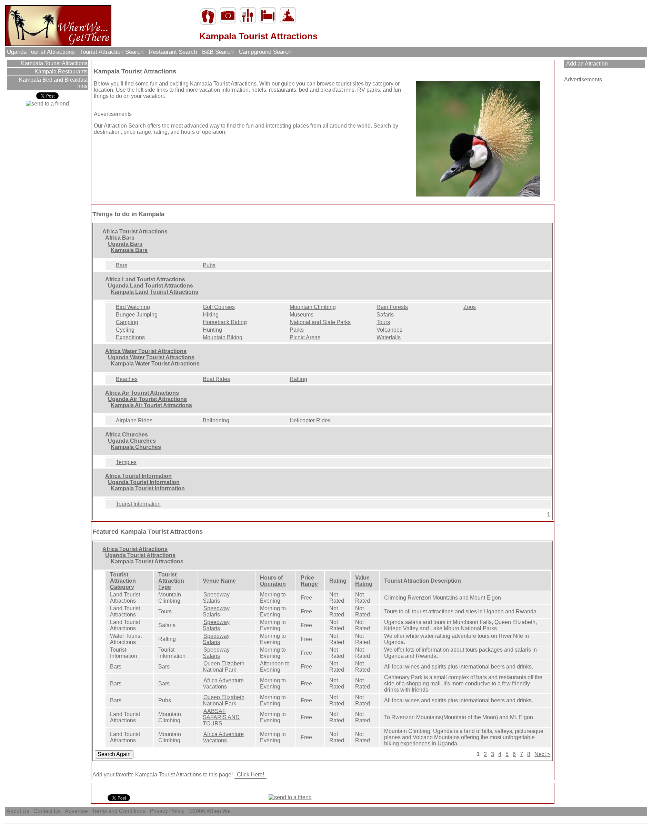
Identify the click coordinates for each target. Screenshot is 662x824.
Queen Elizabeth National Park (223, 667)
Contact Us (47, 811)
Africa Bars (119, 238)
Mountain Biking (222, 337)
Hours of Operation (273, 581)
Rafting (298, 379)
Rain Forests (392, 307)
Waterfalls (389, 337)
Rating (338, 581)
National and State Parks (320, 322)
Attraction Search (125, 126)
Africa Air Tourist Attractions (142, 393)
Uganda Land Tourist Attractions (150, 286)
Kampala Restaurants (60, 71)
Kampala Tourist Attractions (54, 63)
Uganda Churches (132, 441)
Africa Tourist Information (138, 476)
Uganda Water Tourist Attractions (151, 357)
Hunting (212, 330)
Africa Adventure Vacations (223, 683)
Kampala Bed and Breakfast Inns (53, 83)
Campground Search (265, 52)
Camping (127, 322)
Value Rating (363, 581)
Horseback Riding (225, 322)
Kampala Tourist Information (148, 488)
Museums (301, 315)
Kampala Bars (129, 250)
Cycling (125, 330)
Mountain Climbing (313, 307)
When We (219, 811)
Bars (121, 265)
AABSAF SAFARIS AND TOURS (221, 717)
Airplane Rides (134, 420)
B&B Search (217, 52)
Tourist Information (138, 504)
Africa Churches (126, 435)
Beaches (127, 379)
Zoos (469, 307)
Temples (126, 462)
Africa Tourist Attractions (135, 231)
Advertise (76, 811)
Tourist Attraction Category (123, 581)
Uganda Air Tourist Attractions (147, 399)
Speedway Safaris (216, 598)
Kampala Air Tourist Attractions (151, 405)
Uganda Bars (125, 244)
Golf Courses (219, 307)
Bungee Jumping (137, 315)
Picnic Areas (305, 337)
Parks (297, 330)
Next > (542, 754)
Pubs (209, 265)
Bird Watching (133, 307)
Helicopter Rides (310, 420)
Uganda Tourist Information (144, 482)
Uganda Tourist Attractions (41, 52)
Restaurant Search (173, 52)
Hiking (211, 315)
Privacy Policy (167, 811)
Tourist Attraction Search (111, 52)
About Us (18, 811)
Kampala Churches (136, 447)
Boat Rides (216, 379)
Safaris (385, 315)
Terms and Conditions (119, 811)
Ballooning (216, 420)
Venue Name (219, 581)
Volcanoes (389, 330)
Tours (383, 322)
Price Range (309, 581)
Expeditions (130, 337)
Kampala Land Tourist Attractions (154, 292)
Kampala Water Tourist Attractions (155, 363)
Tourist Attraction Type (171, 581)
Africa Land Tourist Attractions (145, 279)
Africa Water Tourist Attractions (146, 351)
